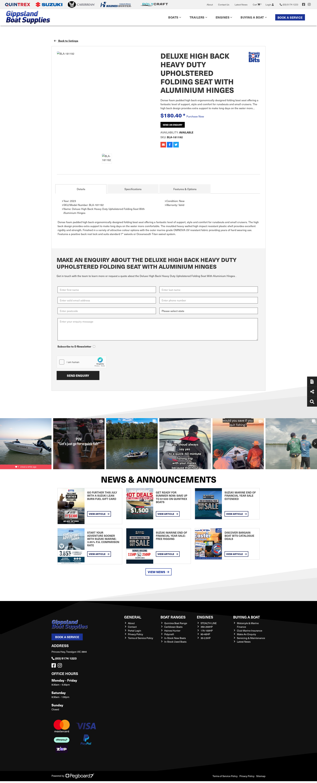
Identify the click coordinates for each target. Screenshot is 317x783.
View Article (97, 513)
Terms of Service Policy (140, 638)
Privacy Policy (135, 634)
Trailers (197, 17)
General (132, 616)
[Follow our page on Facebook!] (303, 4)
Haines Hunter (172, 630)
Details (81, 189)
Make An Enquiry (246, 634)
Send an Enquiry (172, 124)
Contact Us (223, 4)
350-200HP (207, 627)
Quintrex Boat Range (175, 623)
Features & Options (184, 189)
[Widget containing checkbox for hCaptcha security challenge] (81, 362)
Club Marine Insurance (249, 630)
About (210, 4)
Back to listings (68, 41)
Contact (132, 627)
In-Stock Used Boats (175, 641)
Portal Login (134, 630)
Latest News (241, 4)
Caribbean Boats (173, 627)
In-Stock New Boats (175, 638)
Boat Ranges (173, 616)
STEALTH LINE (209, 623)
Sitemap (260, 776)
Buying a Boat (246, 616)
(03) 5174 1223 (66, 658)
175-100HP (207, 630)
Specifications (132, 189)
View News (156, 572)
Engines (205, 616)
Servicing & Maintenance (251, 638)
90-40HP (205, 634)
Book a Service (290, 17)
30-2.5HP (206, 638)
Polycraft (169, 634)
